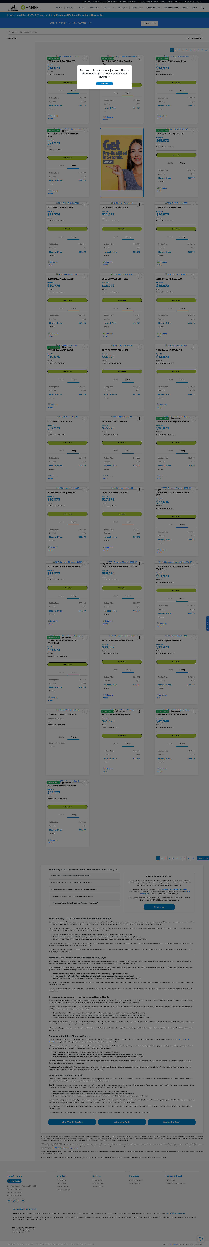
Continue (104, 83)
